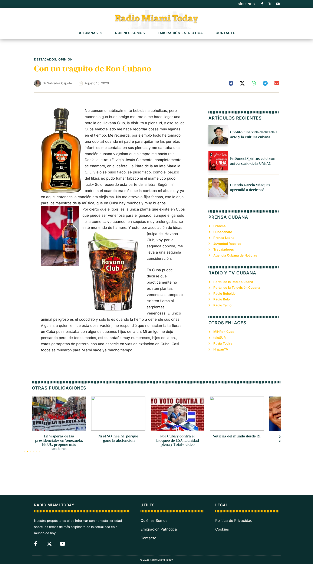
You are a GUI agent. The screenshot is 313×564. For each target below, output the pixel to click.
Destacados (45, 59)
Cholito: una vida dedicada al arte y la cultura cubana (254, 134)
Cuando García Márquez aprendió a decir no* (250, 187)
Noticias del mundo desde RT (237, 436)
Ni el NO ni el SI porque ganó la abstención (118, 438)
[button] (231, 83)
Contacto (226, 33)
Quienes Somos (130, 33)
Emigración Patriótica (180, 33)
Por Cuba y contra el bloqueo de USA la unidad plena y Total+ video (177, 440)
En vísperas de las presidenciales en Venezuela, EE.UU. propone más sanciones (59, 442)
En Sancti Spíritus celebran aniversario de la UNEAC (252, 161)
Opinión (65, 59)
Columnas (88, 33)
